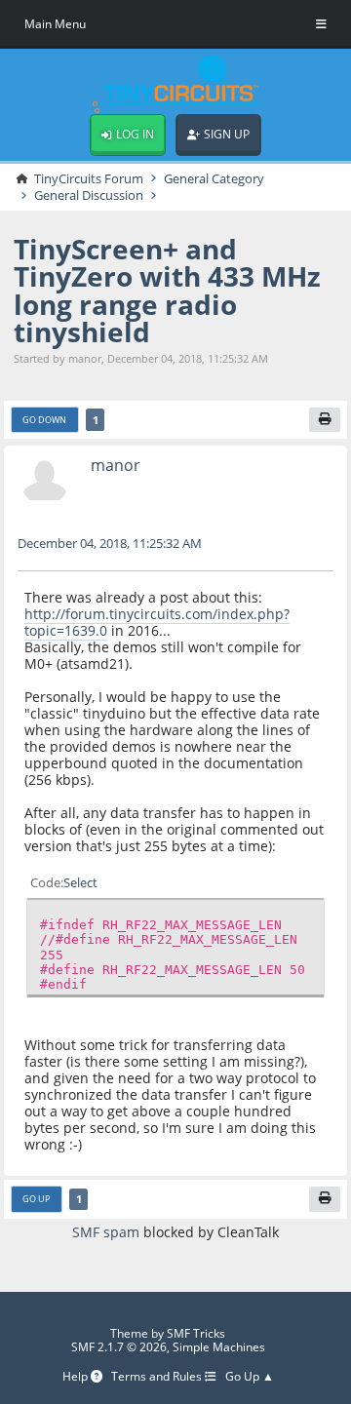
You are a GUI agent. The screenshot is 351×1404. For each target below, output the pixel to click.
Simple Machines (219, 1347)
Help (76, 1377)
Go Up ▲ (249, 1377)
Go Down (44, 419)
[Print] (324, 420)
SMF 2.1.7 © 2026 (119, 1347)
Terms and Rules (158, 1377)
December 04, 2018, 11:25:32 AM (110, 543)
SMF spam (105, 1232)
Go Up (36, 1198)
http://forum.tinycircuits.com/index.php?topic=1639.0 (157, 622)
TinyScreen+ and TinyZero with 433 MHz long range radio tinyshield (167, 290)
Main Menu (55, 24)
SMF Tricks (196, 1333)
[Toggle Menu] (321, 24)
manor (115, 465)
